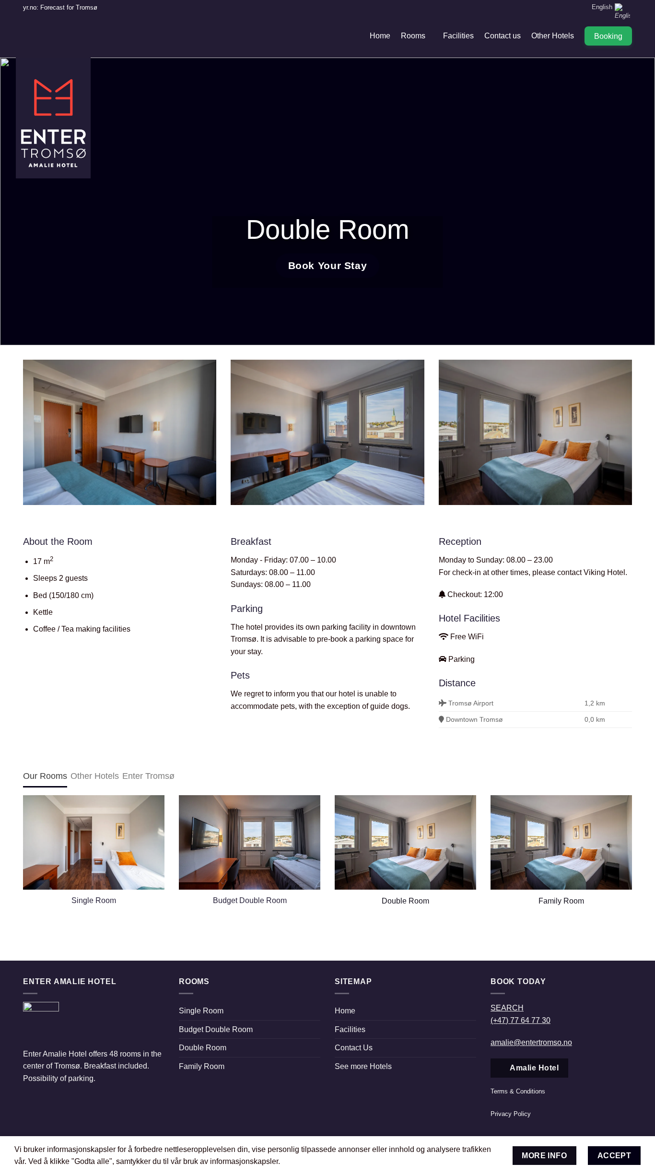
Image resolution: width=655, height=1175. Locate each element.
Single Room (201, 1011)
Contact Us (354, 1048)
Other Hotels (552, 36)
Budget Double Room (216, 1029)
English (602, 7)
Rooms (413, 36)
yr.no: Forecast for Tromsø (60, 7)
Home (380, 36)
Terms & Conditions (518, 1091)
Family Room (561, 900)
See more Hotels (363, 1066)
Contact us (502, 36)
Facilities (458, 36)
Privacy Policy (511, 1113)
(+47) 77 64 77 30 (520, 1020)
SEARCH (507, 1008)
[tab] (45, 775)
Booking (608, 36)
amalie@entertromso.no (531, 1042)
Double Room (405, 900)
